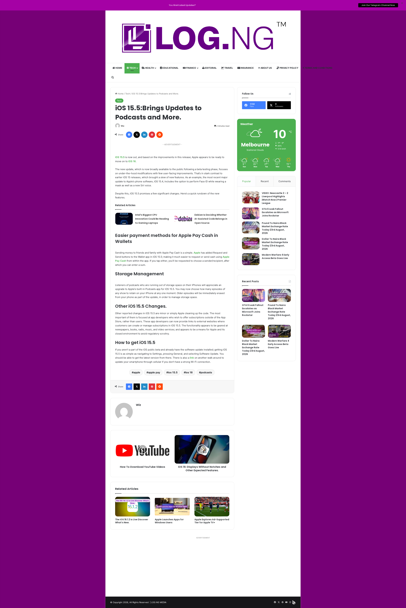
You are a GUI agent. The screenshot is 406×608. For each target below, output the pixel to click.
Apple (197, 252)
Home (118, 67)
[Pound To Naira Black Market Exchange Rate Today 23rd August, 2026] (250, 227)
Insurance (247, 67)
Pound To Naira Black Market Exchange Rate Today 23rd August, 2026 (275, 228)
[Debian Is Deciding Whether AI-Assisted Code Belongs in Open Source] (183, 219)
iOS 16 (132, 161)
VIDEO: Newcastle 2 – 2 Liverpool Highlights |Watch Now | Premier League (275, 198)
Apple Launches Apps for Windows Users (169, 521)
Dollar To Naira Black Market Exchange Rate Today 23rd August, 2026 (275, 244)
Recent (265, 181)
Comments (284, 181)
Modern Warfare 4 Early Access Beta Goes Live (275, 256)
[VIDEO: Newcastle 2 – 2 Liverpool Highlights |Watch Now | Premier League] (250, 197)
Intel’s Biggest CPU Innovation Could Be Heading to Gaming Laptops (152, 219)
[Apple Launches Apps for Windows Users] (172, 506)
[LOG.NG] (203, 37)
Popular (246, 181)
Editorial (210, 67)
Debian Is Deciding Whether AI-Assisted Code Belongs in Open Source (210, 219)
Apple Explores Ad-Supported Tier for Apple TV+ (211, 521)
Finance (191, 67)
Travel (228, 67)
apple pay (154, 372)
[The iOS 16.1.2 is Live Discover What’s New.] (132, 506)
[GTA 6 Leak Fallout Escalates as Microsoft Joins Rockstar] (250, 213)
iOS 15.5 (119, 157)
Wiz (122, 126)
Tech (132, 67)
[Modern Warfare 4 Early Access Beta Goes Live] (250, 259)
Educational (170, 67)
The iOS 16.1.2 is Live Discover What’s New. (131, 521)
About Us (266, 67)
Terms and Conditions (318, 67)
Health (149, 67)
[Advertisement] (203, 566)
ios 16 (189, 372)
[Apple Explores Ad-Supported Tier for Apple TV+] (211, 506)
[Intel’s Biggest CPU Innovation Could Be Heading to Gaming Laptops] (124, 219)
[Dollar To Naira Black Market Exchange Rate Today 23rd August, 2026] (250, 243)
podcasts (206, 372)
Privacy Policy (288, 67)
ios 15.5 (172, 372)
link (192, 357)
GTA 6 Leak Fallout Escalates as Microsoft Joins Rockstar (275, 212)
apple (136, 372)
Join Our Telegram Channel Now (378, 5)
